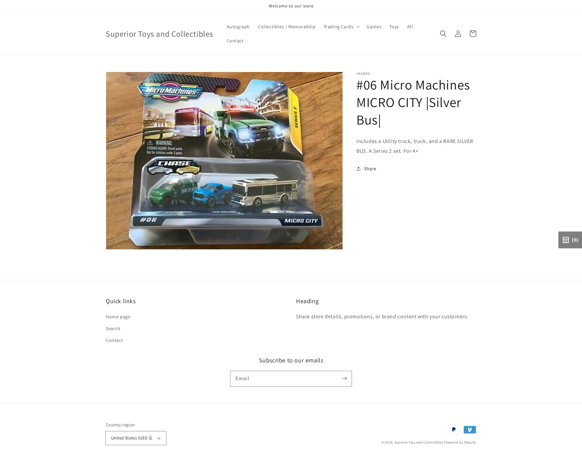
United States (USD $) (131, 438)
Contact (114, 340)
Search (113, 328)
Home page (118, 317)
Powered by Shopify (460, 442)
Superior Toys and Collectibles (418, 442)
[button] (443, 33)
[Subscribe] (344, 378)
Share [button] (370, 169)
